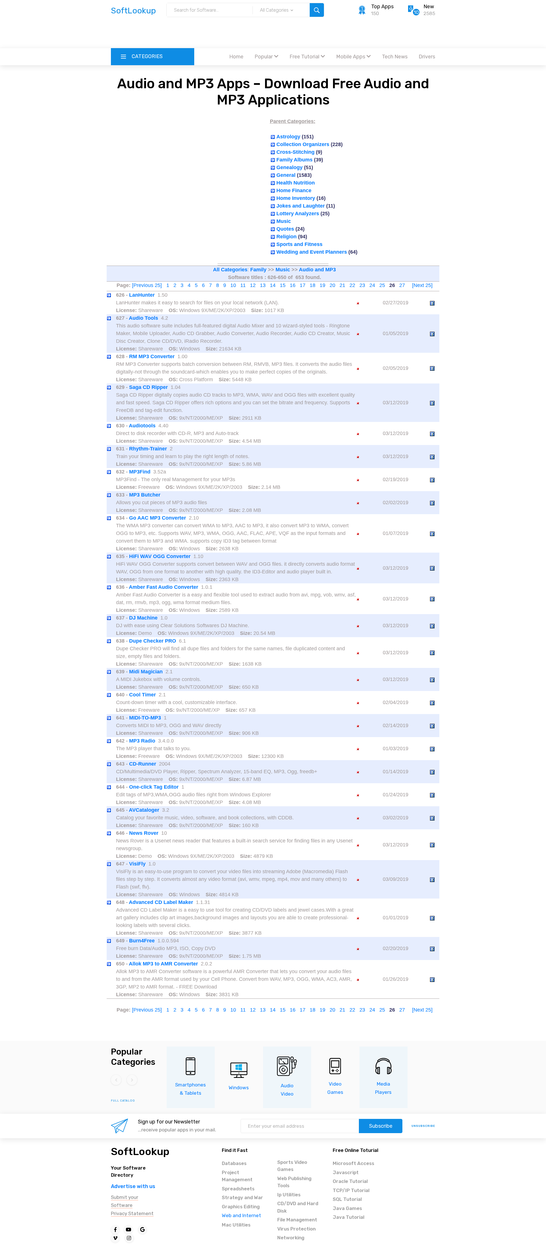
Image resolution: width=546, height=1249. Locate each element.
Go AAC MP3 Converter (157, 518)
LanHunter (142, 295)
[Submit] (317, 10)
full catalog (123, 1100)
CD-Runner (142, 764)
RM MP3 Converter (152, 356)
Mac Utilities (236, 1225)
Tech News (395, 57)
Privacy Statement (132, 1213)
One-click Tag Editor (154, 787)
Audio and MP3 (317, 269)
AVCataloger (144, 810)
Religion (286, 236)
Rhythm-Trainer (148, 449)
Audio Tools (143, 318)
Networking (290, 1237)
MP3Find (139, 472)
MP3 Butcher (144, 495)
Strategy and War (242, 1197)
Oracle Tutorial (350, 1181)
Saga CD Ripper (148, 387)
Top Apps (382, 6)
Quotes (285, 229)
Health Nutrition (295, 183)
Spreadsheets (238, 1188)
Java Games (347, 1208)
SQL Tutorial (347, 1199)
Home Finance (293, 190)
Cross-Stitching (295, 152)
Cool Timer (142, 695)
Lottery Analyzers (297, 213)
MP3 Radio (142, 741)
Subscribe (380, 1126)
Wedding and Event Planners (311, 252)
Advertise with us (133, 1186)
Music (283, 221)
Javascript (346, 1172)
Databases (234, 1163)
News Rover (143, 833)
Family (258, 269)
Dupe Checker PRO (152, 641)
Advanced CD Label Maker (161, 902)
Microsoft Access (353, 1163)
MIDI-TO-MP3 (145, 718)
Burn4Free (142, 941)
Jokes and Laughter (300, 206)
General (285, 175)
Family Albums (294, 160)
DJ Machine (143, 618)
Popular (264, 57)
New (428, 6)
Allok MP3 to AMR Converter (163, 964)
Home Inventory (295, 198)
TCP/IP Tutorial (351, 1190)
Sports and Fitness (299, 244)
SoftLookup (140, 1151)
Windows (239, 1087)
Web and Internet (241, 1215)
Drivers (427, 57)
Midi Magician (146, 671)
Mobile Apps (350, 57)
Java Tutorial (348, 1217)
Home (236, 57)
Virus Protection (296, 1229)
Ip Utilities (289, 1194)
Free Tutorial (304, 57)
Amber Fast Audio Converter (163, 587)
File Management (297, 1220)
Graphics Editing (241, 1206)
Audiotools (142, 425)
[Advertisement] (273, 33)
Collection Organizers (302, 144)
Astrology (288, 137)
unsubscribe (423, 1126)
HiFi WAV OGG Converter (160, 556)
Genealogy (289, 167)
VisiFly (137, 864)
